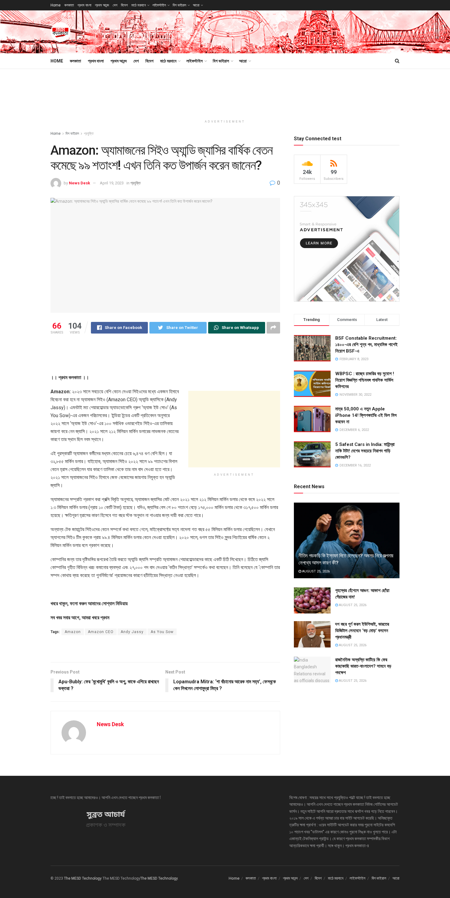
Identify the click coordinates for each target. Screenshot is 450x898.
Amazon (73, 632)
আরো (196, 5)
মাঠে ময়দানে (138, 5)
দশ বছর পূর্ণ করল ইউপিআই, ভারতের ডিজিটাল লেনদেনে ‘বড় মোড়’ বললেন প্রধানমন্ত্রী (362, 630)
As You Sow (162, 632)
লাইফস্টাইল (159, 5)
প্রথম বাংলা (84, 5)
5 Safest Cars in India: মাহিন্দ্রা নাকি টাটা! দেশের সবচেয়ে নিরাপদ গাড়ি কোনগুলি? (365, 451)
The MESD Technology (83, 878)
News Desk (79, 183)
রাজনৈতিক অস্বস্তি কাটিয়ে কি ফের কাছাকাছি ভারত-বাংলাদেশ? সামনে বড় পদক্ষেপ (363, 666)
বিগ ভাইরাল (179, 5)
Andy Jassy (132, 632)
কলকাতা (69, 5)
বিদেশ (124, 5)
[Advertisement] (288, 31)
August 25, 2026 (315, 571)
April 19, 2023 (112, 183)
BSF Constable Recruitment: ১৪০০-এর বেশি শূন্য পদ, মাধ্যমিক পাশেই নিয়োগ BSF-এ (366, 344)
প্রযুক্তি (89, 133)
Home (56, 5)
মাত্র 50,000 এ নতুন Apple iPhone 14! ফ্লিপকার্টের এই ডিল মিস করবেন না (366, 415)
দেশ (115, 5)
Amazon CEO (101, 632)
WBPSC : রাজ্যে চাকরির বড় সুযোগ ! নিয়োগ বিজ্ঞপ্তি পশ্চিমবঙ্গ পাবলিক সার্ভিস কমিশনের (364, 380)
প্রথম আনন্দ (102, 5)
